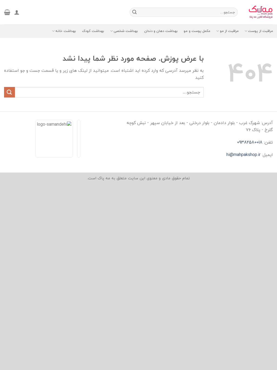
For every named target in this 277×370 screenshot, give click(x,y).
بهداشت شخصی (126, 31)
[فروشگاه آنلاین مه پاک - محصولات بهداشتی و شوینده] (259, 12)
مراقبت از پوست (260, 31)
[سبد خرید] (7, 12)
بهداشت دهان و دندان (161, 31)
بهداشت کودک (93, 31)
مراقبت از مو (229, 31)
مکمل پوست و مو (197, 31)
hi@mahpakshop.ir (243, 155)
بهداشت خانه (65, 31)
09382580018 (249, 142)
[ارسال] (134, 12)
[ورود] (16, 12)
